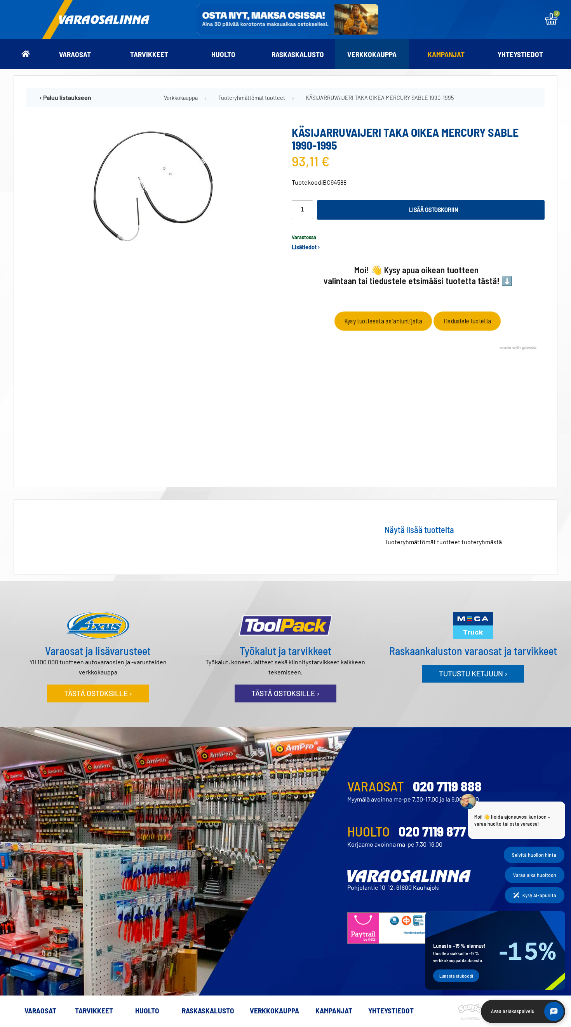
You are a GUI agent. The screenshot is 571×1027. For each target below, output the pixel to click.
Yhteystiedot (520, 54)
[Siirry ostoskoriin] (551, 22)
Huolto (223, 54)
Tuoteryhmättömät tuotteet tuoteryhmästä (443, 541)
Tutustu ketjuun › (473, 673)
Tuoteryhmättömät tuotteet (251, 97)
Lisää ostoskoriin (433, 209)
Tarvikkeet (149, 54)
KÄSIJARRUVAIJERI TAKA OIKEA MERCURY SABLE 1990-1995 (380, 97)
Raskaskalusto (298, 54)
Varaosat (75, 54)
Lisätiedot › (306, 247)
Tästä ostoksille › (98, 693)
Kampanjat (446, 54)
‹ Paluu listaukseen (65, 97)
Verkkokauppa (372, 54)
